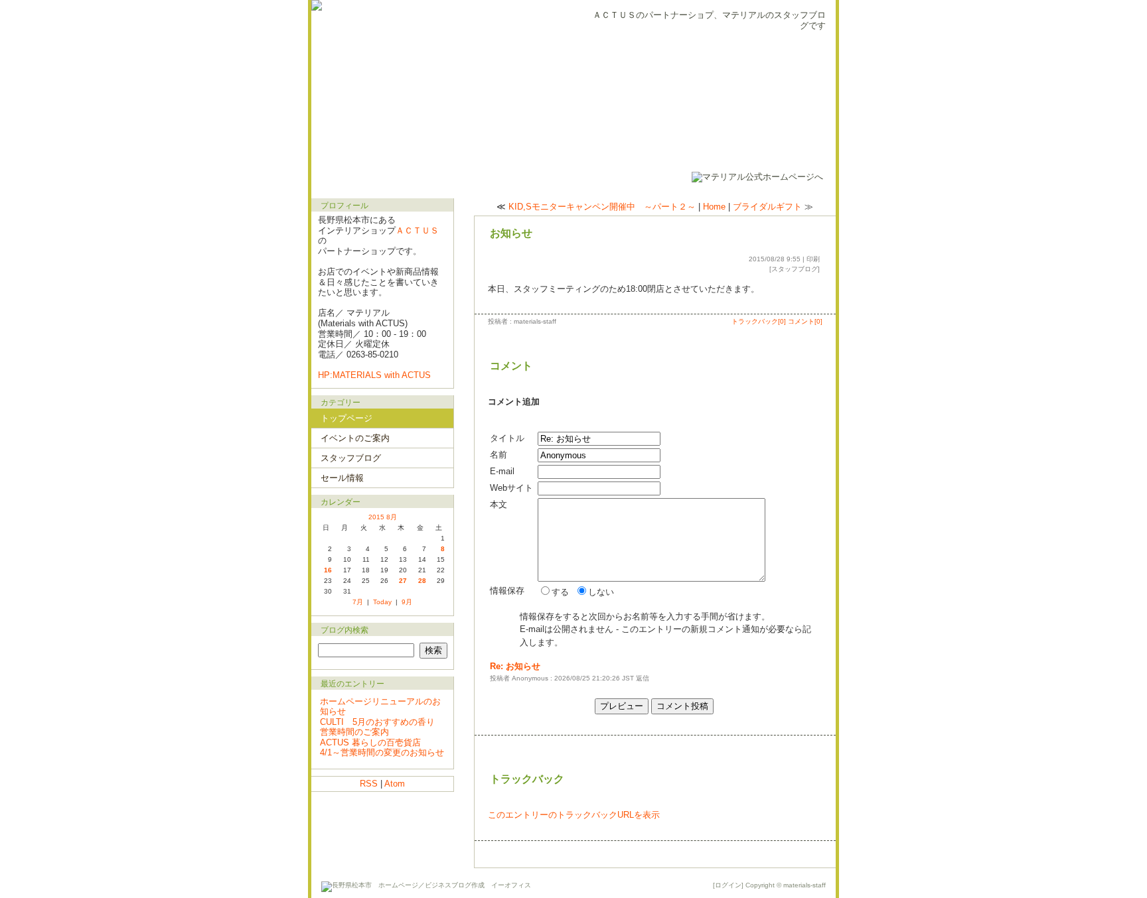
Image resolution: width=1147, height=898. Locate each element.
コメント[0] (805, 321)
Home (714, 207)
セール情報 (342, 478)
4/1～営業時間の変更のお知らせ (382, 752)
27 (403, 580)
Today (382, 602)
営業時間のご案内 (354, 732)
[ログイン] (728, 885)
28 (422, 580)
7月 (357, 602)
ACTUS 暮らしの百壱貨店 (370, 742)
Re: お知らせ (515, 666)
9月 (407, 602)
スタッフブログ (794, 269)
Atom (394, 784)
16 (328, 570)
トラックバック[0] (758, 321)
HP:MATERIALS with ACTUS (374, 375)
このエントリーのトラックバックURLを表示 (574, 815)
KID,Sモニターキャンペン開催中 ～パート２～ (602, 207)
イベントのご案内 (355, 438)
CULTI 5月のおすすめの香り (377, 722)
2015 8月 (382, 517)
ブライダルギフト (767, 207)
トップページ (346, 418)
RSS (369, 784)
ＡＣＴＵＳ (417, 230)
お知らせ (511, 233)
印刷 (813, 259)
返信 (642, 678)
